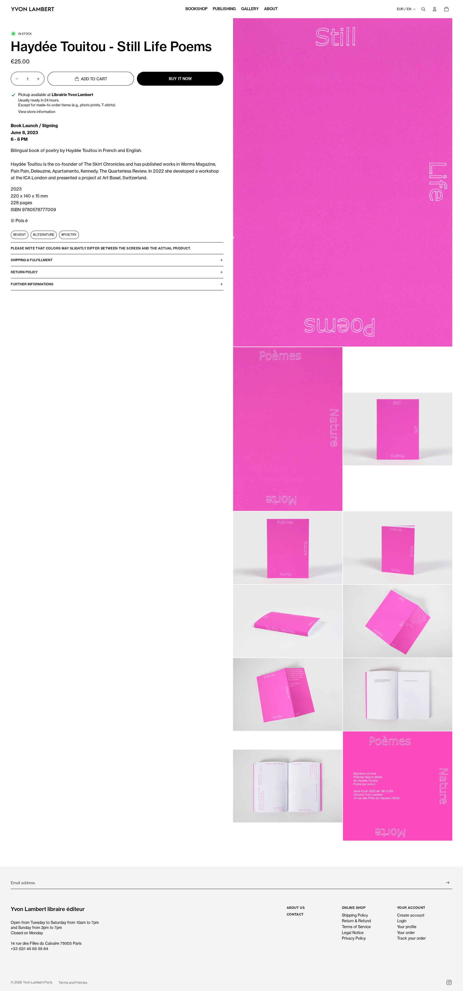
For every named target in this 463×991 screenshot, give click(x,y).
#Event (19, 235)
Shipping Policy (355, 915)
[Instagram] (449, 982)
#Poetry (69, 235)
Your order (406, 932)
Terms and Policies (73, 983)
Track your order (411, 938)
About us (296, 908)
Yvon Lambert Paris (37, 982)
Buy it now (180, 78)
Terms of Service (356, 926)
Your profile (406, 926)
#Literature (43, 235)
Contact (295, 914)
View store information (36, 112)
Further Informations (32, 284)
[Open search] (423, 9)
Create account (410, 915)
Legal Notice (353, 932)
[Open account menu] (434, 9)
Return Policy (24, 272)
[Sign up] (447, 882)
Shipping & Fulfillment (32, 260)
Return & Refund (356, 920)
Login (401, 920)
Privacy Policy (354, 938)
